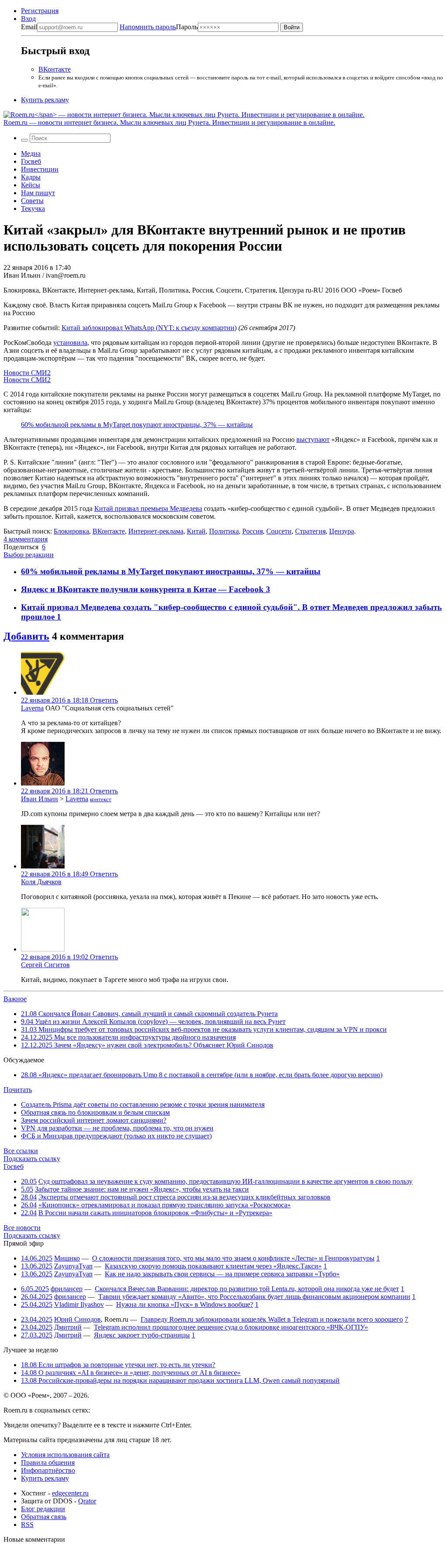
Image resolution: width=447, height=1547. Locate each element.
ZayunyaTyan (73, 1266)
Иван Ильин (39, 799)
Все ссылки (20, 1150)
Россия (252, 531)
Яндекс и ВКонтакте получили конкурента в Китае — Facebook (143, 589)
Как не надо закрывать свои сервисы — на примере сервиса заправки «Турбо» (222, 1274)
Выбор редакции (28, 554)
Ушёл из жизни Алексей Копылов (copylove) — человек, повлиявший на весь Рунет (153, 1021)
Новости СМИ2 (27, 372)
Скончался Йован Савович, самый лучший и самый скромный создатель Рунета (149, 1013)
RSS (27, 1524)
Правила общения (48, 1462)
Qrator (87, 1501)
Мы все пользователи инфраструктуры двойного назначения (128, 1037)
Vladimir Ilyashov (79, 1304)
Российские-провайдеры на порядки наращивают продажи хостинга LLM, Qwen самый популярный (180, 1380)
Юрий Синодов (77, 1319)
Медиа (31, 153)
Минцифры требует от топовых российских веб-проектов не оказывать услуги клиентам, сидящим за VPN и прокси (204, 1029)
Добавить (26, 636)
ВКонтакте (54, 69)
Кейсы (30, 185)
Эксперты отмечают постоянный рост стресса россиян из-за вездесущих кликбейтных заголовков (184, 1197)
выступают (313, 439)
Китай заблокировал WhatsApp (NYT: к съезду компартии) (149, 327)
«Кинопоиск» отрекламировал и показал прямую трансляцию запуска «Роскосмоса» (164, 1205)
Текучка (33, 208)
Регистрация (39, 10)
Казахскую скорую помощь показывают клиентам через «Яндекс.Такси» (213, 1266)
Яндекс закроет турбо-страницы (142, 1335)
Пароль (159, 27)
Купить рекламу (45, 99)
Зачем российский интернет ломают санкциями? (93, 1120)
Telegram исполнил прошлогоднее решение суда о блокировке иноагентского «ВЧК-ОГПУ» (231, 1327)
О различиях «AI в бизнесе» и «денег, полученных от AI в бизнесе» (131, 1372)
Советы (32, 200)
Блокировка (71, 531)
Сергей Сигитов (45, 964)
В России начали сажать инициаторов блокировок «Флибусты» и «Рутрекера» (155, 1212)
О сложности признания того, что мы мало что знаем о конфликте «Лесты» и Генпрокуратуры (233, 1258)
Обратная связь (43, 1516)
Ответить (104, 700)
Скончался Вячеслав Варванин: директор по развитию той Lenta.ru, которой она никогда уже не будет (247, 1288)
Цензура (341, 531)
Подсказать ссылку (31, 1158)
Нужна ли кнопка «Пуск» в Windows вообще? (184, 1304)
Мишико (67, 1258)
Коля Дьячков (41, 881)
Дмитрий (68, 1327)
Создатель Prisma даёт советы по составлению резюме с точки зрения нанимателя (143, 1104)
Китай (196, 531)
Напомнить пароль (148, 27)
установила (70, 342)
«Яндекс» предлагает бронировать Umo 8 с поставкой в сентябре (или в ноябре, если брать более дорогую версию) (201, 1074)
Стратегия (310, 531)
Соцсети (279, 531)
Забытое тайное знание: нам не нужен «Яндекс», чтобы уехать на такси (142, 1189)
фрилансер (67, 1288)
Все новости (22, 1227)
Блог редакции (43, 1509)
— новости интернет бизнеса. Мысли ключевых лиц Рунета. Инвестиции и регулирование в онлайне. (169, 122)
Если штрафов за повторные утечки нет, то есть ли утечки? (118, 1364)
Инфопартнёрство (48, 1470)
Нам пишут (38, 192)
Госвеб (31, 161)
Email (29, 27)
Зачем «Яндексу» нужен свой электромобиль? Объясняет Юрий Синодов (147, 1045)
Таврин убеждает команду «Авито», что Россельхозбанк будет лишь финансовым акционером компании (254, 1296)
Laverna (32, 708)
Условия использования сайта (65, 1454)
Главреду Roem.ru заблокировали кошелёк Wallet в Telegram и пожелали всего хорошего (272, 1319)
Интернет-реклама (155, 531)
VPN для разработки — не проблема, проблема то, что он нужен (117, 1128)
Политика (224, 531)
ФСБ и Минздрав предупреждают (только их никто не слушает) (116, 1136)
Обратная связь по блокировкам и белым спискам (95, 1112)
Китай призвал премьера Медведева (148, 508)
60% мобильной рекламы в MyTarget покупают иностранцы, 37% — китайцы (137, 424)
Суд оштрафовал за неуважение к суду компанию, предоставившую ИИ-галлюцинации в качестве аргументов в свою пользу (225, 1181)
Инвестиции (39, 169)
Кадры (31, 177)
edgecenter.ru (70, 1493)
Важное (15, 999)
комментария (25, 539)
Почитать (17, 1089)
